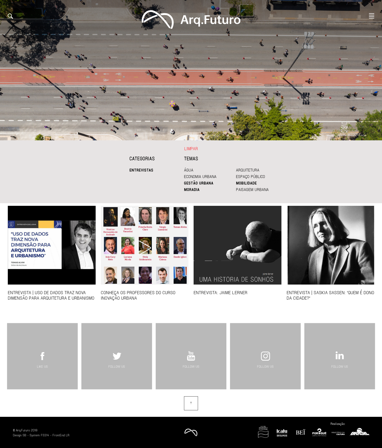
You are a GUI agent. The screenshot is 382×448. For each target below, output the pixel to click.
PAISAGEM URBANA (252, 189)
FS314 (45, 435)
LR (67, 435)
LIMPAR (191, 148)
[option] (191, 70)
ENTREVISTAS (141, 170)
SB (24, 435)
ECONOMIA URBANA (200, 176)
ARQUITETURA (247, 170)
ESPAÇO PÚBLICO (250, 176)
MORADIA (192, 189)
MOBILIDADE (246, 183)
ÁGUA (188, 170)
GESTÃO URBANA (198, 183)
